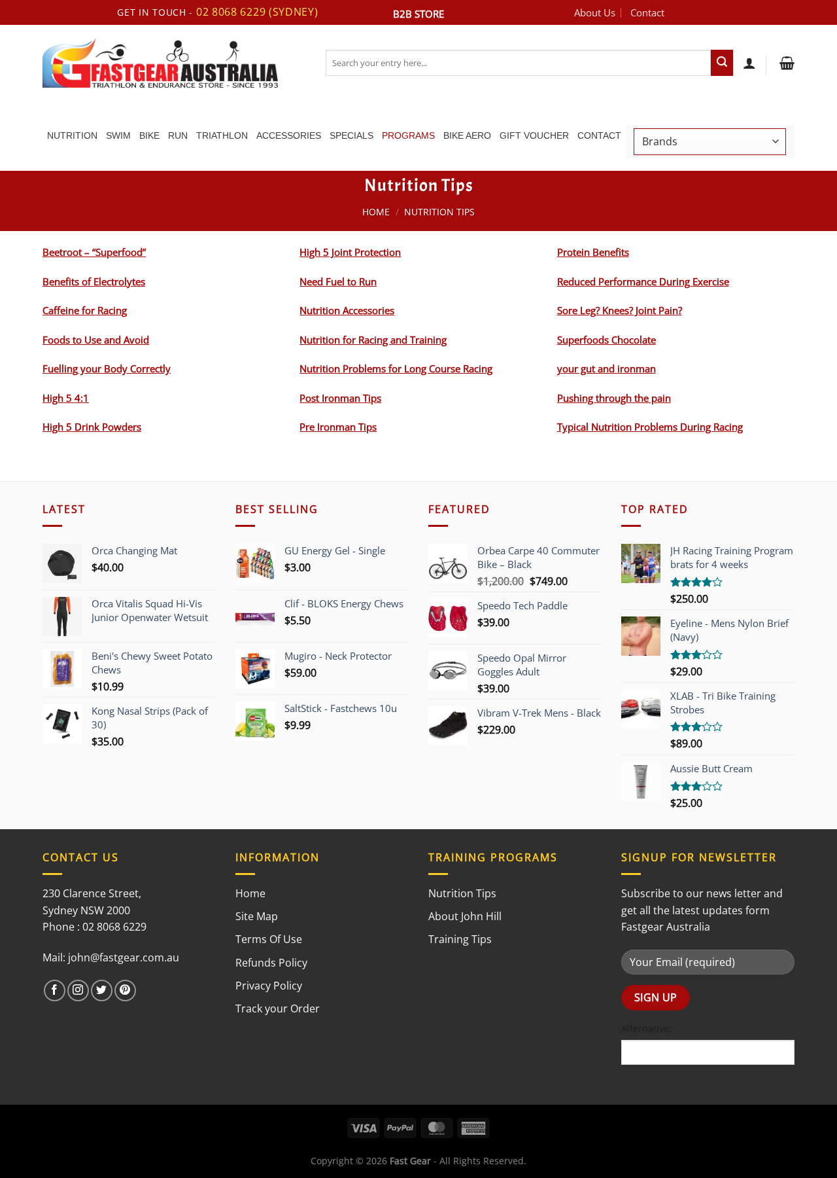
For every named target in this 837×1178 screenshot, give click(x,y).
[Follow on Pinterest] (125, 990)
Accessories (288, 135)
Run (178, 135)
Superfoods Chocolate (606, 339)
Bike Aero (467, 135)
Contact (647, 12)
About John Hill (465, 916)
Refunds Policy (271, 962)
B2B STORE (418, 13)
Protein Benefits (593, 252)
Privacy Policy (268, 985)
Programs (408, 135)
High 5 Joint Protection (350, 252)
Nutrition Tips (462, 893)
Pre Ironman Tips (338, 426)
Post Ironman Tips (340, 397)
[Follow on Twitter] (101, 990)
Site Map (256, 916)
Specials (351, 135)
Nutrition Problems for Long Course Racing (395, 368)
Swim (118, 135)
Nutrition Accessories (346, 310)
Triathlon (222, 135)
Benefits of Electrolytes (94, 281)
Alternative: (646, 1028)
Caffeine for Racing (85, 310)
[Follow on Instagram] (78, 990)
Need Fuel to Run (338, 281)
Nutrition (72, 135)
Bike (149, 135)
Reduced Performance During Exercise (643, 281)
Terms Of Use (268, 939)
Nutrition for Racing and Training (373, 339)
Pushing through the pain (614, 397)
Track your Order (277, 1008)
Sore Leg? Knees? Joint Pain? (619, 310)
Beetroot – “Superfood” (94, 252)
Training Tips (460, 939)
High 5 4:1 (66, 397)
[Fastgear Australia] (174, 63)
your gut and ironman (606, 368)
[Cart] (785, 62)
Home (376, 211)
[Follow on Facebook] (54, 990)
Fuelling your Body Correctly (107, 368)
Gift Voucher (534, 135)
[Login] (749, 62)
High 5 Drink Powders (92, 426)
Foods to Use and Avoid (96, 339)
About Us (594, 12)
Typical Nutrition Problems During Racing (650, 426)
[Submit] (722, 63)
